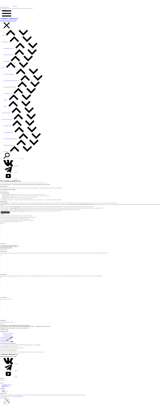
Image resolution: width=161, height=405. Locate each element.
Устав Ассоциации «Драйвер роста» (5, 337)
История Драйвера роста (7, 125)
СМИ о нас (5, 106)
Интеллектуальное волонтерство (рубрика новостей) (11, 80)
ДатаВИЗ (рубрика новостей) (8, 93)
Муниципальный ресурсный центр (9, 48)
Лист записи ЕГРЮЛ (3, 340)
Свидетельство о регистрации (4, 338)
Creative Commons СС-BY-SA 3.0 (18, 396)
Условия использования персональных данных (10, 138)
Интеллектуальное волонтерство (8, 54)
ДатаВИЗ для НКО (6, 61)
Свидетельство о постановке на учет (5, 341)
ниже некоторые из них (4, 191)
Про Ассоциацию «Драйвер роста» (7, 119)
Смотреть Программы (5, 212)
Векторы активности (5, 41)
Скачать (12, 337)
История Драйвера (4, 385)
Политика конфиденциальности (8, 132)
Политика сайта (6, 151)
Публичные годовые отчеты (6, 386)
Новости (3, 67)
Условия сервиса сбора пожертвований (9, 145)
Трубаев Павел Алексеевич (7, 334)
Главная (3, 35)
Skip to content (15, 6)
